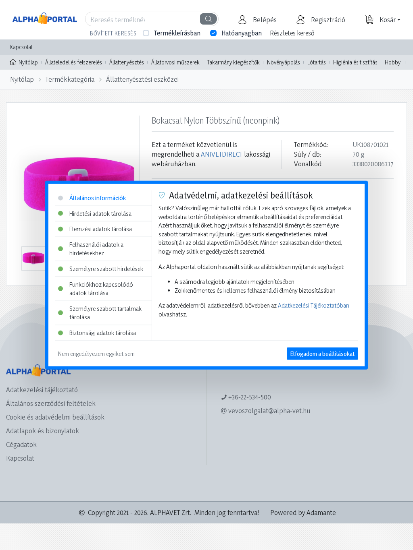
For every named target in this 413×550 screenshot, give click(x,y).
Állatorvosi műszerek (175, 62)
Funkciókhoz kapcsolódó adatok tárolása (101, 288)
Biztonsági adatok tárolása (102, 333)
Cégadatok (21, 444)
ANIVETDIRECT (221, 154)
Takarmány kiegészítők (233, 62)
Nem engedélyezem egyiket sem (96, 353)
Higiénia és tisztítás (355, 62)
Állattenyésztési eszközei (142, 79)
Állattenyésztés (126, 62)
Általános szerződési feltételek (51, 403)
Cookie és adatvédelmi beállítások (55, 417)
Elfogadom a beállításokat (322, 353)
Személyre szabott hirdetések (106, 269)
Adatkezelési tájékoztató (42, 389)
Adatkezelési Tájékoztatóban (313, 305)
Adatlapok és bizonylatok (42, 430)
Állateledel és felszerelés (73, 62)
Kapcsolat (21, 46)
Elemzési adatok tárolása (100, 229)
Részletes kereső (292, 33)
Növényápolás (283, 62)
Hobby (392, 62)
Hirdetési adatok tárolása (100, 213)
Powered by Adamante (303, 512)
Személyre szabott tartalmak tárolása (105, 313)
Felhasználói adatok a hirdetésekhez (96, 248)
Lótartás (316, 62)
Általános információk (97, 198)
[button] (264, 20)
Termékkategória (70, 79)
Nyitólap (28, 62)
